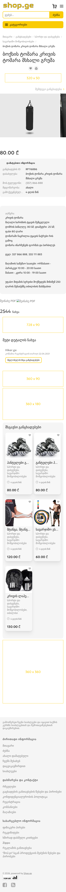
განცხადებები (23, 36)
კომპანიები (10, 807)
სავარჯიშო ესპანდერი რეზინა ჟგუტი (47, 529)
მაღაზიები (9, 812)
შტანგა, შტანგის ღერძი (18, 529)
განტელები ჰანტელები (47, 463)
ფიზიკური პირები (14, 827)
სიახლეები (10, 771)
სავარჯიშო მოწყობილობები (18, 41)
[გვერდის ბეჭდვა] (36, 68)
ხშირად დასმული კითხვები (20, 837)
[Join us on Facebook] (5, 885)
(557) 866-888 (34, 183)
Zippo (6, 842)
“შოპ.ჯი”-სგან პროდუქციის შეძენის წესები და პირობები (31, 854)
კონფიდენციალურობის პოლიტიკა (25, 796)
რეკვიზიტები (11, 832)
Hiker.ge (11, 350)
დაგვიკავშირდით (14, 766)
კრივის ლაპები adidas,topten (18, 596)
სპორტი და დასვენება (47, 36)
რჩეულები (9, 786)
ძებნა (6, 750)
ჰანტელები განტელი (18, 463)
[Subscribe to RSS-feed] (13, 885)
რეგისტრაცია (11, 802)
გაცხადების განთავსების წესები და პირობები (32, 791)
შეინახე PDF (8, 301)
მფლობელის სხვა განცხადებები (23, 360)
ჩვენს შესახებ (11, 761)
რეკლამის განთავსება (17, 848)
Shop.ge (28, 873)
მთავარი (7, 36)
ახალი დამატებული (15, 756)
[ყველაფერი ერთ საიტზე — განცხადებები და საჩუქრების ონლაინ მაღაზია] (18, 8)
